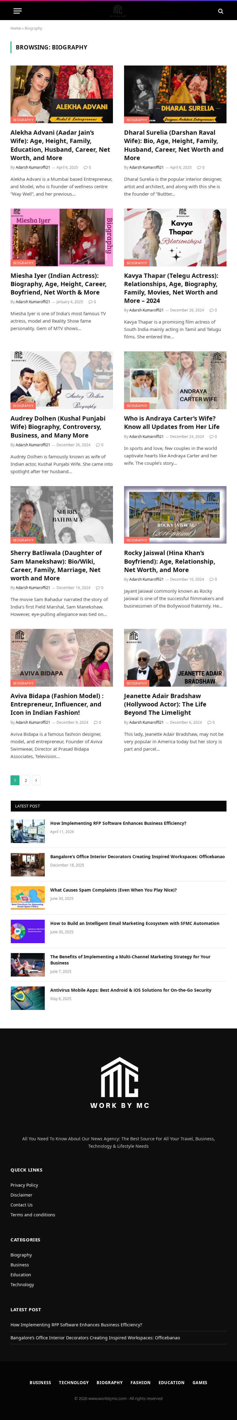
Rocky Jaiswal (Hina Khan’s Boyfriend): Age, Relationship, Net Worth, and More (169, 561)
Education (20, 1275)
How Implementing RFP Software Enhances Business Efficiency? (118, 823)
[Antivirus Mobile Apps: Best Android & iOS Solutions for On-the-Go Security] (28, 998)
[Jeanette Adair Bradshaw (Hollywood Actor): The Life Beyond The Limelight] (175, 658)
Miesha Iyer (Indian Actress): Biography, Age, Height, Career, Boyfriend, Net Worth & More (58, 283)
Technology (22, 1284)
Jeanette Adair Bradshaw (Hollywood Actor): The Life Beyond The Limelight (165, 704)
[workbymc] (118, 11)
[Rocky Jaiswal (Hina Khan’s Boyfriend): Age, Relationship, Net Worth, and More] (175, 515)
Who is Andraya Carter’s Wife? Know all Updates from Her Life (172, 422)
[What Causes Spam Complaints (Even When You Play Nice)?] (28, 898)
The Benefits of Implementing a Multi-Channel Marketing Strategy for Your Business (130, 960)
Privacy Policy (24, 1185)
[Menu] (18, 11)
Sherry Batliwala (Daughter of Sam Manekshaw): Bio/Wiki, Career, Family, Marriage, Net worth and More (56, 565)
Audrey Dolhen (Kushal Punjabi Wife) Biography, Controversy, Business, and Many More (58, 426)
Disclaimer (21, 1195)
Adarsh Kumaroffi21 (33, 167)
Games (200, 1382)
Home (15, 28)
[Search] (220, 11)
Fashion (141, 1382)
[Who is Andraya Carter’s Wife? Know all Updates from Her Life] (175, 380)
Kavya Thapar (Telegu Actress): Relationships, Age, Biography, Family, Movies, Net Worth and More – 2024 (171, 288)
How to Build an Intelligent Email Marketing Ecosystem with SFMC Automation (135, 923)
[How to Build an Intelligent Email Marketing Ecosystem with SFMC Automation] (28, 931)
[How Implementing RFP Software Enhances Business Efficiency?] (28, 831)
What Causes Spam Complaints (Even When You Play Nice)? (113, 890)
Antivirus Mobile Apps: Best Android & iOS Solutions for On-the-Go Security (130, 990)
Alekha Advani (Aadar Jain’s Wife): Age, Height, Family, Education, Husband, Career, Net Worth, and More (60, 145)
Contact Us (21, 1205)
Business (19, 1265)
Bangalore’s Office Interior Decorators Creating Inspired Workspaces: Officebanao (137, 856)
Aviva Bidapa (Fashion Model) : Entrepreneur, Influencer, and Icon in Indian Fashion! (57, 704)
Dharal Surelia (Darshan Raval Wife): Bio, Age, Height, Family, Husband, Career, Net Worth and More (174, 145)
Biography (23, 119)
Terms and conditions (32, 1215)
